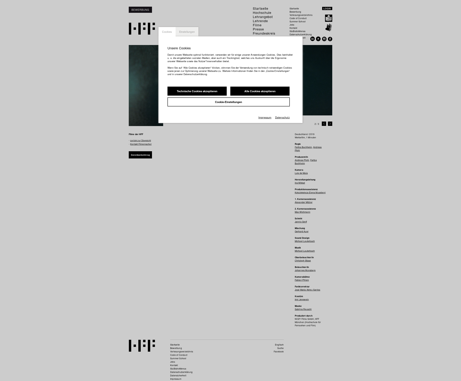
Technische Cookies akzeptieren (197, 91)
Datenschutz (282, 117)
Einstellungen (187, 31)
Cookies (167, 31)
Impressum (265, 117)
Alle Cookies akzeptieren (260, 91)
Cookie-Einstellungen (228, 102)
